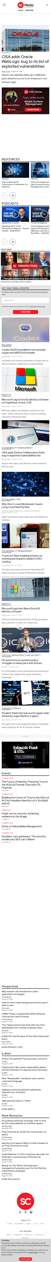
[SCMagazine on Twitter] (25, 1212)
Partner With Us (25, 1238)
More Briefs (8, 1109)
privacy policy (33, 1252)
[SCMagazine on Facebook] (19, 1212)
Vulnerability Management (17, 448)
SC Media (9, 1223)
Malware (7, 345)
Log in (20, 10)
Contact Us (28, 1223)
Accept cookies (25, 1259)
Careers (36, 1223)
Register (29, 10)
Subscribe (25, 312)
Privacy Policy (41, 306)
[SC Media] (25, 5)
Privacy (42, 1223)
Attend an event (28, 1234)
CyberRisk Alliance (18, 1223)
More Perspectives (12, 1047)
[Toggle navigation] (4, 4)
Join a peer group (39, 1234)
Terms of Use (33, 306)
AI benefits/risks (11, 708)
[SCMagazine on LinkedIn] (31, 1212)
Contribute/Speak (18, 1234)
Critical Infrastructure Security (21, 655)
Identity (6, 395)
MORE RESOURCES (11, 1179)
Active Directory (11, 499)
